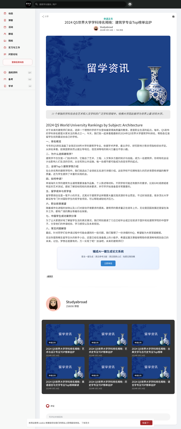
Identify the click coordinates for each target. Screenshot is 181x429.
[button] (80, 4)
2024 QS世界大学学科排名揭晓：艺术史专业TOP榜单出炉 (108, 350)
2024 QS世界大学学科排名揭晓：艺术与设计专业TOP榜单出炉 (65, 350)
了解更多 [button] (85, 422)
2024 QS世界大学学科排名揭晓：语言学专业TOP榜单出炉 (151, 383)
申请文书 (108, 18)
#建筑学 (50, 276)
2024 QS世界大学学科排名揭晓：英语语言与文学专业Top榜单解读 (65, 383)
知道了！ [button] (146, 422)
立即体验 (108, 263)
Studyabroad (106, 27)
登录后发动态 (18, 61)
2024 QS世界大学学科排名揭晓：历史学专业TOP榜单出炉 (108, 383)
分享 (46, 16)
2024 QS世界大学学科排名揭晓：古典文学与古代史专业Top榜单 (151, 350)
